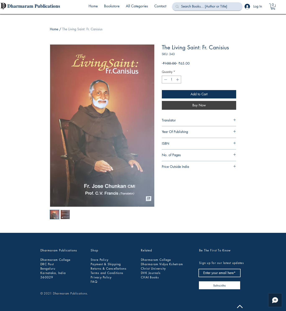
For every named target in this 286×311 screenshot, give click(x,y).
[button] (137, 6)
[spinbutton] (171, 79)
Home (54, 29)
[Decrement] (165, 79)
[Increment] (177, 79)
